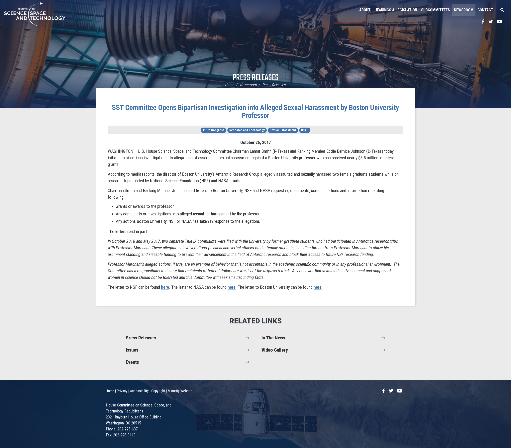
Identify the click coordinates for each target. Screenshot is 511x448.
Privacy (122, 391)
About (364, 10)
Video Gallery (274, 350)
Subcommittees (435, 10)
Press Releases (256, 78)
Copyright (158, 391)
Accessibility (139, 391)
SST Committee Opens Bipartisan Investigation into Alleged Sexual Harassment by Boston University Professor (255, 111)
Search (502, 10)
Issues (132, 350)
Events (132, 362)
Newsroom (463, 10)
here (165, 287)
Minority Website (180, 391)
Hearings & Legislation (395, 10)
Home (229, 84)
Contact (485, 10)
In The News (273, 338)
